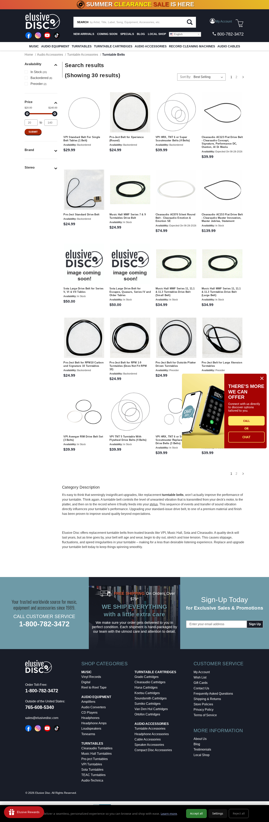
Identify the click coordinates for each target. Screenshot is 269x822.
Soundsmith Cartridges (150, 698)
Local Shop (202, 755)
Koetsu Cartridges (147, 693)
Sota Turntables (92, 769)
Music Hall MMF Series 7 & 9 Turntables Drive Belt (127, 216)
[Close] (262, 378)
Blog (197, 744)
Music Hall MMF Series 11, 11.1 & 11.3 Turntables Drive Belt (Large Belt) (221, 292)
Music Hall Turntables (96, 753)
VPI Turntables (91, 764)
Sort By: (185, 77)
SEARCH (82, 22)
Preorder (38, 83)
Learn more (169, 813)
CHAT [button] (246, 437)
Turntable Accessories (149, 728)
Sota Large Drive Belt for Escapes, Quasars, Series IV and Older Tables (130, 292)
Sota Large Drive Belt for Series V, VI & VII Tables (83, 290)
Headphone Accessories (151, 734)
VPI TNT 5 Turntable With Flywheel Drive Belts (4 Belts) (128, 438)
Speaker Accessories (149, 744)
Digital (85, 682)
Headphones (90, 718)
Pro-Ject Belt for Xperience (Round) (126, 139)
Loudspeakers (91, 728)
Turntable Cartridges (113, 46)
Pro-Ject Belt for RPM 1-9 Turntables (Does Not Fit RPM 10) (128, 366)
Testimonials (202, 749)
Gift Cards (201, 682)
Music (34, 46)
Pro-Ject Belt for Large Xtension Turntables (222, 364)
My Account (202, 672)
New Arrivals (83, 34)
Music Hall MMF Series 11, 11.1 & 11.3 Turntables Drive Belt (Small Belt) (175, 292)
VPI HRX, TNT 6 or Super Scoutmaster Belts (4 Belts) (173, 139)
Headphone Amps (94, 723)
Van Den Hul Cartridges (151, 709)
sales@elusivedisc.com (41, 718)
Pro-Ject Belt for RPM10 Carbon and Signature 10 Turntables (83, 364)
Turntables (82, 46)
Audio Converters (93, 707)
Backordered (41, 78)
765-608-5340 (39, 707)
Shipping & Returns (207, 699)
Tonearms (88, 734)
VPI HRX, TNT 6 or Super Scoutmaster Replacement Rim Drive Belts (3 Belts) (175, 440)
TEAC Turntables (93, 775)
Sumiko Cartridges (147, 703)
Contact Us (201, 688)
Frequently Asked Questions (213, 693)
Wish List (200, 677)
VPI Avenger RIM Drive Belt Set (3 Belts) (83, 438)
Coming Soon (107, 34)
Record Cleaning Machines (192, 46)
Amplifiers (88, 701)
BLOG (141, 34)
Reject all (239, 813)
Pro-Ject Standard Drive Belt (81, 214)
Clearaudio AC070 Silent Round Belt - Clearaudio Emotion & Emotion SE (175, 218)
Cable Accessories (147, 739)
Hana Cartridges (146, 687)
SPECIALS (127, 34)
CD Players (89, 712)
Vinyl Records (91, 676)
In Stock (39, 72)
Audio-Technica (92, 780)
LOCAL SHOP (157, 34)
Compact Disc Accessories (153, 750)
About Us (200, 738)
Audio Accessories (151, 46)
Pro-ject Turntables (94, 759)
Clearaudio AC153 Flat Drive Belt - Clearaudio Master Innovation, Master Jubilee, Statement (222, 218)
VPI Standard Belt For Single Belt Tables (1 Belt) (81, 139)
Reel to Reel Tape (94, 687)
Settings (217, 813)
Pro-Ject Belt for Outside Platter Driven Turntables (176, 364)
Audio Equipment (55, 46)
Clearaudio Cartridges (149, 682)
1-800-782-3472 (44, 624)
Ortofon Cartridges (147, 714)
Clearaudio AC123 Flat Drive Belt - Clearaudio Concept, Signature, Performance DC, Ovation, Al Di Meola (222, 142)
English (178, 34)
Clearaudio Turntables (96, 748)
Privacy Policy (203, 709)
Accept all (196, 813)
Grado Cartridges (146, 676)
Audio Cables (228, 46)
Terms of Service (205, 715)
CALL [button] (246, 420)
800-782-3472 (230, 34)
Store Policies (203, 704)
